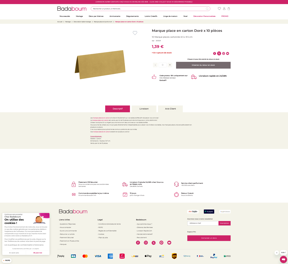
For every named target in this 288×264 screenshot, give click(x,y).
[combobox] (150, 8)
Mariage (68, 21)
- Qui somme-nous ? (144, 224)
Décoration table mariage (82, 21)
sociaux (172, 78)
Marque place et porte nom (103, 21)
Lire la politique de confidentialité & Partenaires (24, 245)
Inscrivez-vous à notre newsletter (200, 219)
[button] (6, 260)
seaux (167, 78)
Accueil (59, 21)
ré (164, 78)
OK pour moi (37, 253)
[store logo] (71, 9)
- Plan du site (103, 238)
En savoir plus (14, 253)
